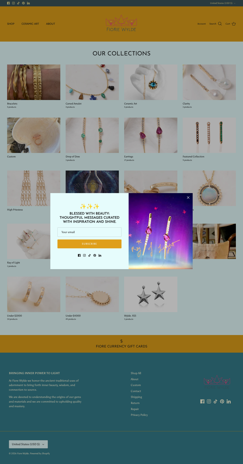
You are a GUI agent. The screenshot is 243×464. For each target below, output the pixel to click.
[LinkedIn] (100, 255)
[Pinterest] (94, 255)
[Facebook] (79, 255)
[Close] (188, 197)
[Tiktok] (89, 255)
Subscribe (89, 243)
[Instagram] (84, 255)
